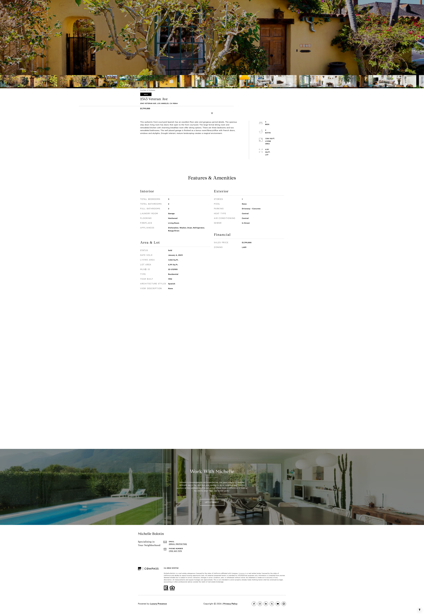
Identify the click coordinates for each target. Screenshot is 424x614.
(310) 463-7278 (175, 551)
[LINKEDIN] (266, 604)
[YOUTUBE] (278, 604)
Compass (242, 573)
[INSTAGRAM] (260, 604)
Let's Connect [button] (212, 502)
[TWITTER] (272, 604)
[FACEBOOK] (254, 604)
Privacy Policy (230, 604)
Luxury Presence (158, 604)
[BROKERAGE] (284, 604)
